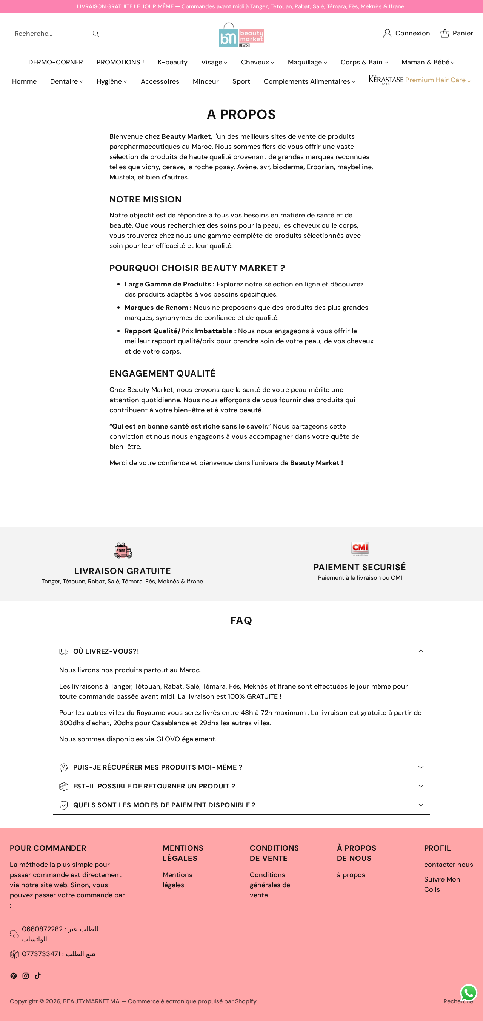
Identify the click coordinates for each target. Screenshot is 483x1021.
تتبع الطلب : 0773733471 (58, 953)
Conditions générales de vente (270, 885)
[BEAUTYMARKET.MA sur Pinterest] (13, 977)
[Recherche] (96, 33)
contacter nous (448, 864)
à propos (351, 874)
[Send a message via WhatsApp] (468, 993)
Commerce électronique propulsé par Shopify (192, 1001)
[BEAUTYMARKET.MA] (241, 33)
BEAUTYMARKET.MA (91, 1001)
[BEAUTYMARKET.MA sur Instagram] (25, 977)
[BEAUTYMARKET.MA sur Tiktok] (37, 977)
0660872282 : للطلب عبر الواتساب (60, 934)
